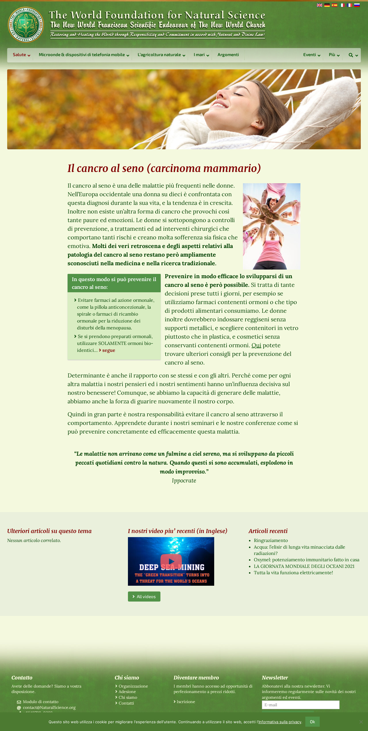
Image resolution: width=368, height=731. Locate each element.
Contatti (126, 703)
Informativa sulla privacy (279, 721)
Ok (312, 721)
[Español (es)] (334, 4)
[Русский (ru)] (356, 4)
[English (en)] (319, 4)
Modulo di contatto (40, 701)
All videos (145, 596)
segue (108, 350)
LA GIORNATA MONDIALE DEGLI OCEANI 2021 (304, 566)
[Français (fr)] (349, 4)
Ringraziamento (271, 540)
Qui (256, 345)
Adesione (127, 691)
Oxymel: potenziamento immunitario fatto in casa (306, 559)
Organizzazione (133, 686)
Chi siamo (128, 697)
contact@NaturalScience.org (49, 707)
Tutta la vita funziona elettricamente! (293, 572)
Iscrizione (186, 701)
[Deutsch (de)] (326, 4)
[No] (361, 722)
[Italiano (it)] (341, 4)
